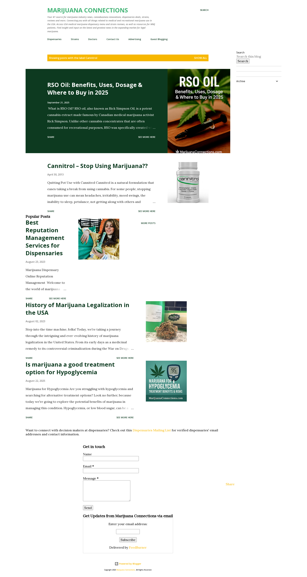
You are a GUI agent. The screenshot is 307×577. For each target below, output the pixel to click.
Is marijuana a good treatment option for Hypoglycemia (70, 368)
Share (230, 484)
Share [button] (50, 136)
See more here (146, 136)
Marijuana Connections (87, 10)
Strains (75, 39)
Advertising (134, 39)
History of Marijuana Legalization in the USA (77, 308)
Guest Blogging (159, 39)
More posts (148, 223)
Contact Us (112, 39)
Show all (200, 58)
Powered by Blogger (129, 563)
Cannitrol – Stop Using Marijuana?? (97, 166)
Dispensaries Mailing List (152, 430)
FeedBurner (138, 547)
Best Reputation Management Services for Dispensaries (45, 238)
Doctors (92, 39)
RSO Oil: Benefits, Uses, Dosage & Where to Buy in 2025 (94, 88)
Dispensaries (54, 39)
